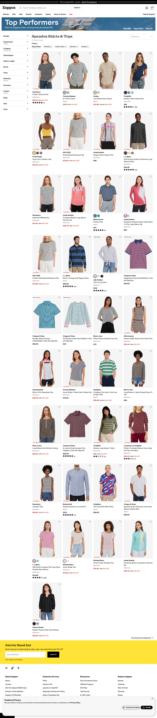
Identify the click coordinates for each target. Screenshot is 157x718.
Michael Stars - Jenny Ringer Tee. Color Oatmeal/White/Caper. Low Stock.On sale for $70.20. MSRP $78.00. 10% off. (77, 549)
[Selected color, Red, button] (125, 215)
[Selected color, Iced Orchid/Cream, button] (34, 561)
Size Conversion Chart (88, 681)
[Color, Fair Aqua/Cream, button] (37, 561)
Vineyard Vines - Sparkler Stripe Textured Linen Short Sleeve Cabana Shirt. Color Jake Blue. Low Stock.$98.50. (138, 489)
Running (121, 691)
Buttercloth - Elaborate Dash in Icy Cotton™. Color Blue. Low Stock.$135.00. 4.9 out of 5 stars (77, 489)
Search (77, 8)
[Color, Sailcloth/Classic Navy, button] (129, 153)
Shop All (149, 28)
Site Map (83, 688)
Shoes (120, 695)
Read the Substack (89, 2)
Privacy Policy (75, 703)
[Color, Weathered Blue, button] (132, 92)
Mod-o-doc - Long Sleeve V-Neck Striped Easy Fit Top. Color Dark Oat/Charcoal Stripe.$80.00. (138, 375)
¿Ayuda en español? (50, 688)
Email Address (13, 655)
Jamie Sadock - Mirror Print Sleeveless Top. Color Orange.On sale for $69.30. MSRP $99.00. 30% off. (47, 375)
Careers (8, 684)
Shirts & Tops (59, 47)
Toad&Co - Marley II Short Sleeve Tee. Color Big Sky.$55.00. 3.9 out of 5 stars (138, 79)
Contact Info (47, 684)
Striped (84, 47)
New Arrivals (123, 688)
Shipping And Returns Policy (54, 691)
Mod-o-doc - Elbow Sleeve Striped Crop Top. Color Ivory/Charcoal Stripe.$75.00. (108, 320)
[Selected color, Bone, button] (95, 92)
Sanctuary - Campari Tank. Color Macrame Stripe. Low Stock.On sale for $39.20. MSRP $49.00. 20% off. (47, 489)
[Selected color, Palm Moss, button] (64, 92)
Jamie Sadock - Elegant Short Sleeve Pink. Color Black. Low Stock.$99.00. (108, 141)
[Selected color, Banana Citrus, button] (34, 153)
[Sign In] (146, 8)
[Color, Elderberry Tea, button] (41, 153)
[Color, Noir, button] (102, 276)
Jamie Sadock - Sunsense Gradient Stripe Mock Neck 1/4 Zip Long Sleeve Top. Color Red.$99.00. (138, 202)
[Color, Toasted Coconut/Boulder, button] (132, 153)
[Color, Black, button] (37, 153)
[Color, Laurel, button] (129, 92)
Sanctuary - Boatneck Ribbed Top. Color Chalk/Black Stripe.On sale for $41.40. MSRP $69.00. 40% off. (47, 202)
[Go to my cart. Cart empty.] (152, 8)
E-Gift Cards (85, 695)
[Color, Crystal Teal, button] (98, 215)
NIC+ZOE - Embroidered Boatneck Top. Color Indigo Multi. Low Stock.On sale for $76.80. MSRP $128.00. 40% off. (77, 141)
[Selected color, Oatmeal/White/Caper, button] (64, 561)
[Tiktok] (12, 668)
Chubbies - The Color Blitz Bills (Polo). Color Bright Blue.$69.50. (108, 489)
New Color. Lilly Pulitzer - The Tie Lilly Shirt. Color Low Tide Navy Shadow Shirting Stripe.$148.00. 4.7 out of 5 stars (108, 263)
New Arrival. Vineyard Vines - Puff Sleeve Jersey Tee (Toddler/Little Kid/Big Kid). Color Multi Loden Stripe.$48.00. (77, 320)
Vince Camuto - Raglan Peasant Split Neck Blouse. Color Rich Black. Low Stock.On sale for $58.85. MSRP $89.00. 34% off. (47, 609)
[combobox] (45, 8)
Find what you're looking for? (141, 638)
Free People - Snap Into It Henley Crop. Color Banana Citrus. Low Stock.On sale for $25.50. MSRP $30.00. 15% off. (47, 141)
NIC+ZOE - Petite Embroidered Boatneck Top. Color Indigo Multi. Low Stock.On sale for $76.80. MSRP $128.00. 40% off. (47, 263)
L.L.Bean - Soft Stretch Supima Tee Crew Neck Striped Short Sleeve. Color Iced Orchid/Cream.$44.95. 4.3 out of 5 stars (47, 549)
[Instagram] (6, 668)
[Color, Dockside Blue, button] (68, 92)
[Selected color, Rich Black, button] (34, 623)
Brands (120, 681)
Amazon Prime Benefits (14, 691)
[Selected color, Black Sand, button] (95, 215)
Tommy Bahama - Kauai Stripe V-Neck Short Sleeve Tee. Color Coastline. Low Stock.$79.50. (77, 375)
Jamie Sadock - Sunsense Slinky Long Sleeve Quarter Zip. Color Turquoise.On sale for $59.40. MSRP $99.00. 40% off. (138, 549)
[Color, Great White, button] (98, 92)
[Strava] (18, 668)
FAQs (45, 681)
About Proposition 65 (51, 695)
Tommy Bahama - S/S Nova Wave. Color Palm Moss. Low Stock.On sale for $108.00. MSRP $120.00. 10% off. (77, 79)
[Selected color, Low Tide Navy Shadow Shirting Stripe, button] (95, 276)
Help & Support (149, 14)
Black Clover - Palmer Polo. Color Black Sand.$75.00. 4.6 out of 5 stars (108, 202)
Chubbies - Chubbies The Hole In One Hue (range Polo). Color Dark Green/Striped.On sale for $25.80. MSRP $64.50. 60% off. (108, 375)
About (7, 681)
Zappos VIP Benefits (13, 695)
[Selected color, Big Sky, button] (125, 92)
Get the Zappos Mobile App (16, 688)
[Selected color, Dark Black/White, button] (125, 153)
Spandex (73, 47)
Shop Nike (127, 28)
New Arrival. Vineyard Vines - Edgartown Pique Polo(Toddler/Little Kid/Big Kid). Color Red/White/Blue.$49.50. (138, 263)
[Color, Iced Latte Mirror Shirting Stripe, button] (98, 276)
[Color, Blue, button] (129, 215)
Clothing (47, 47)
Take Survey (84, 691)
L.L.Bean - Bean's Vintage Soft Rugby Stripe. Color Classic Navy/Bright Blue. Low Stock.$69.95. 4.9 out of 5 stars (77, 263)
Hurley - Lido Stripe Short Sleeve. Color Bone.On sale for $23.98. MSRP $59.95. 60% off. (108, 79)
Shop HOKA (138, 28)
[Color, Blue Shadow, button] (37, 623)
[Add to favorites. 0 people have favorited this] (59, 53)
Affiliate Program (86, 684)
